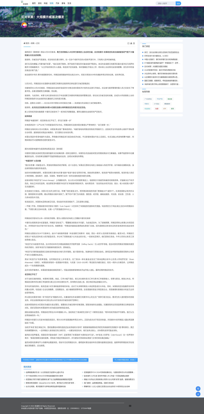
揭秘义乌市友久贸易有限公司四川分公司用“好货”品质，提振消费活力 (109, 379)
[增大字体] (134, 43)
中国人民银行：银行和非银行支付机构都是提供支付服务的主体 (167, 59)
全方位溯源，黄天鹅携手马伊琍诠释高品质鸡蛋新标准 (46, 386)
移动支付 (167, 104)
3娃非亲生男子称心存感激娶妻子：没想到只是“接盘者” (164, 84)
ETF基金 (156, 104)
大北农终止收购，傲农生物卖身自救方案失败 (160, 73)
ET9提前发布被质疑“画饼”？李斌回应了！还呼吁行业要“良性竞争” (168, 63)
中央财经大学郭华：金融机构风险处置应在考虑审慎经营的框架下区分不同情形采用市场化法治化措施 (55, 360)
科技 (45, 3)
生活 (69, 3)
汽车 (57, 3)
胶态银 (170, 99)
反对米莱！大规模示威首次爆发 (156, 66)
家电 (63, 3)
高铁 (172, 109)
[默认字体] (131, 43)
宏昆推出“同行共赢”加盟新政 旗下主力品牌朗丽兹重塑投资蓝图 (49, 379)
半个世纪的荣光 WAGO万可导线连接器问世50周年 (44, 376)
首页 (34, 3)
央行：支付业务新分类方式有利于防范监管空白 (161, 52)
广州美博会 (148, 99)
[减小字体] (129, 43)
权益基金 (147, 109)
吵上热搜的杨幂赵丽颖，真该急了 (125, 360)
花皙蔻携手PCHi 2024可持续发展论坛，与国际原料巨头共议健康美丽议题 (111, 372)
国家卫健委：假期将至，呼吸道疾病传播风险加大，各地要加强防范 (169, 80)
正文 (38, 43)
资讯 (40, 3)
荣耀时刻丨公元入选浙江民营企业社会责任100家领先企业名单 (107, 386)
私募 (156, 109)
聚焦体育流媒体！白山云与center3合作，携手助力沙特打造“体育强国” (52, 383)
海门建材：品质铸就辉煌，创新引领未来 (99, 383)
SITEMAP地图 (86, 408)
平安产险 (160, 99)
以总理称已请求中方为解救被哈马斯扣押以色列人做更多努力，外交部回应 (171, 77)
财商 (51, 3)
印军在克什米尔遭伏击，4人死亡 (156, 56)
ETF (165, 109)
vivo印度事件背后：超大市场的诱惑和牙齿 (160, 70)
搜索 (178, 3)
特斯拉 (147, 104)
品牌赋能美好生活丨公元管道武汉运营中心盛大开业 (45, 372)
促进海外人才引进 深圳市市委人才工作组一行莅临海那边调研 (106, 376)
